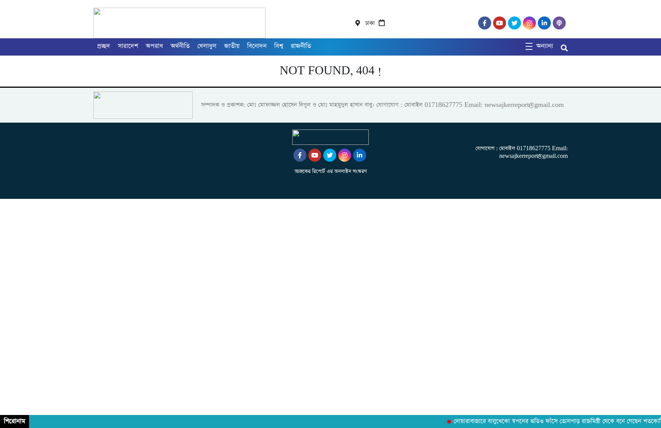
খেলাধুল (207, 46)
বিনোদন (257, 46)
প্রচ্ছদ (103, 46)
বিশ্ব (278, 46)
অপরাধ (154, 46)
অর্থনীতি (180, 46)
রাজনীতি (301, 46)
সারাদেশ (128, 46)
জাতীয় (231, 46)
